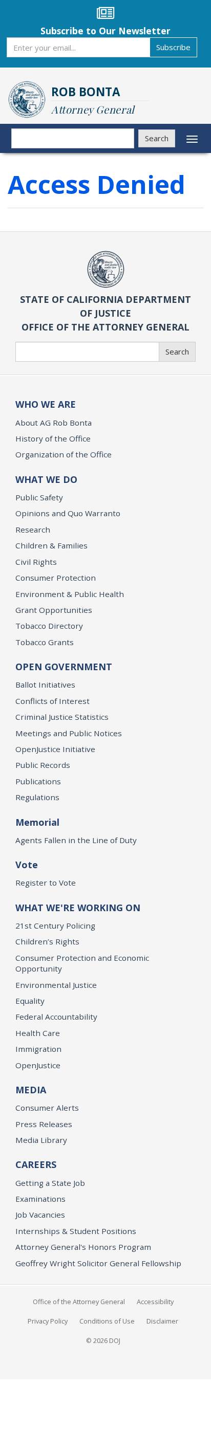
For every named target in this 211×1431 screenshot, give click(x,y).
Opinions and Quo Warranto (67, 513)
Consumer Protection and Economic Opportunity (82, 963)
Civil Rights (36, 562)
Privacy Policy (48, 1321)
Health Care (37, 1033)
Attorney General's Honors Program (83, 1247)
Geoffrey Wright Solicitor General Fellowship (98, 1263)
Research (32, 529)
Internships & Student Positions (75, 1231)
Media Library (41, 1140)
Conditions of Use (107, 1321)
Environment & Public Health (69, 594)
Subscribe (173, 47)
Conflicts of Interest (52, 701)
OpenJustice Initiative (55, 749)
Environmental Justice (56, 985)
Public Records (42, 765)
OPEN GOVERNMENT (63, 667)
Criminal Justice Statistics (62, 717)
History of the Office (53, 438)
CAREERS (35, 1164)
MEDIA (30, 1090)
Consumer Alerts (47, 1108)
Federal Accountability (56, 1016)
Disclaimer (162, 1321)
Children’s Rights (47, 941)
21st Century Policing (55, 925)
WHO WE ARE (45, 404)
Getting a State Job (50, 1183)
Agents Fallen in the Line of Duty (76, 840)
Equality (30, 1001)
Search (156, 138)
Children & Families (51, 545)
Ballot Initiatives (45, 684)
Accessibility (155, 1301)
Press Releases (43, 1124)
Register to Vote (45, 882)
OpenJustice (37, 1065)
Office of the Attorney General (79, 1301)
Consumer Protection (55, 578)
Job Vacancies (40, 1214)
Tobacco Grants (44, 642)
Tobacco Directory (49, 626)
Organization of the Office (63, 454)
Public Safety (39, 497)
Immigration (38, 1049)
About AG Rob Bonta (53, 422)
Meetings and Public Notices (68, 733)
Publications (38, 781)
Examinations (40, 1199)
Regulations (37, 797)
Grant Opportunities (53, 610)
